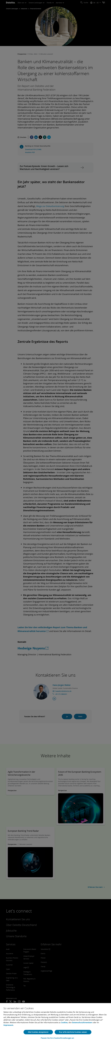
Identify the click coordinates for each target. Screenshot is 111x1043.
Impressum (8, 1025)
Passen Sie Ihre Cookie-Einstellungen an (57, 1038)
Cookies (64, 1022)
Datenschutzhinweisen (82, 1022)
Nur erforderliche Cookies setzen (73, 1032)
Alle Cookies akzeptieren (38, 1032)
